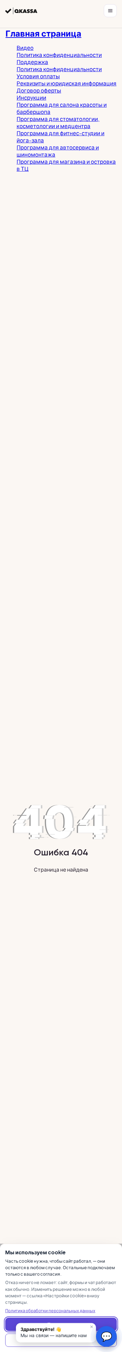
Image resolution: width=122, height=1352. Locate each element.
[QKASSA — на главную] (21, 11)
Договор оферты (39, 90)
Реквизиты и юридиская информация (66, 83)
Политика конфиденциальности (59, 54)
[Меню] (110, 10)
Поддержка (32, 61)
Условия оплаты (38, 76)
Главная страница (43, 33)
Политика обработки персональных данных (50, 1310)
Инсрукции (31, 97)
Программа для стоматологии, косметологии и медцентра (58, 122)
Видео (25, 47)
